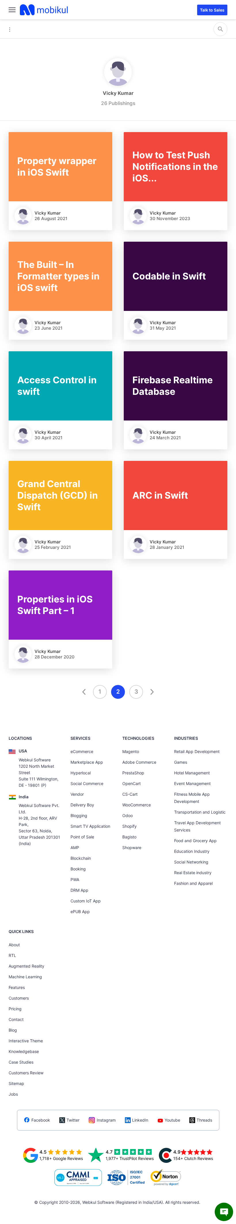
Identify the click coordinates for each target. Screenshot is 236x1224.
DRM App (79, 890)
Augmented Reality (26, 966)
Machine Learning (25, 976)
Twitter (72, 1120)
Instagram (106, 1120)
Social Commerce (87, 783)
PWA (75, 879)
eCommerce (82, 751)
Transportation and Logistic (200, 812)
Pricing (15, 1008)
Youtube (172, 1120)
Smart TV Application (90, 826)
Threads (204, 1120)
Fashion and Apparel (193, 883)
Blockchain (81, 858)
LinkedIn (140, 1120)
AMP (75, 847)
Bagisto (129, 836)
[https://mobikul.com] (44, 9)
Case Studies (21, 1062)
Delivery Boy (82, 804)
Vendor (77, 794)
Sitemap (16, 1083)
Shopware (131, 847)
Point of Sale (82, 836)
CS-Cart (130, 794)
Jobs (13, 1094)
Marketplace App (87, 762)
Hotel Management (192, 772)
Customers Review (26, 1072)
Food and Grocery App (195, 840)
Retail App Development (197, 751)
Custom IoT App (86, 900)
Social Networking (191, 861)
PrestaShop (133, 772)
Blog (13, 1030)
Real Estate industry (193, 872)
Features (17, 987)
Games (180, 762)
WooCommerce (136, 804)
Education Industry (192, 851)
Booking (78, 868)
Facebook (40, 1120)
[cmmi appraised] (78, 1177)
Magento (130, 751)
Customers (19, 998)
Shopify (129, 826)
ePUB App (80, 911)
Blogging (79, 815)
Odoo (127, 815)
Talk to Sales (212, 9)
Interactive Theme (26, 1040)
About (14, 944)
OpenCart (131, 783)
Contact (16, 1019)
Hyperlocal (81, 772)
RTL (12, 955)
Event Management (192, 783)
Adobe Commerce (139, 762)
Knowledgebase (24, 1051)
